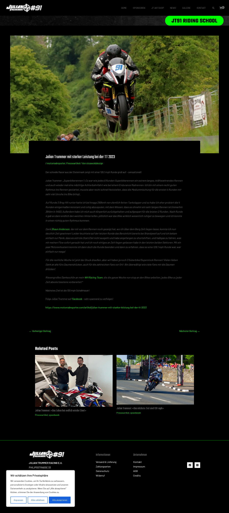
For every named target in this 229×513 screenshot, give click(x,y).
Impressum (139, 466)
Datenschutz (102, 470)
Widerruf (100, 475)
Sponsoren (139, 8)
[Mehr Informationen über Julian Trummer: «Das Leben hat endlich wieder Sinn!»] (74, 380)
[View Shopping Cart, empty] (221, 8)
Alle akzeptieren (59, 500)
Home (124, 8)
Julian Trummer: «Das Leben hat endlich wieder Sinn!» (60, 410)
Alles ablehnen (37, 500)
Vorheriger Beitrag (40, 330)
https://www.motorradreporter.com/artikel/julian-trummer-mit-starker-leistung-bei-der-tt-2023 (96, 307)
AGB (135, 470)
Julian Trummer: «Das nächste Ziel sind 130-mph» (140, 408)
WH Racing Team (93, 277)
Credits (137, 475)
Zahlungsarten (103, 466)
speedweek (54, 415)
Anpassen (18, 500)
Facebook (77, 298)
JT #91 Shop (157, 8)
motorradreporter (56, 163)
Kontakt (201, 8)
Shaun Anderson (60, 229)
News (173, 8)
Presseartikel (73, 163)
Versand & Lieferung (106, 461)
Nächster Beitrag (189, 330)
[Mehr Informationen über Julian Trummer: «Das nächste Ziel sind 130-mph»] (155, 379)
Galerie (186, 8)
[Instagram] (197, 465)
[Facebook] (190, 465)
